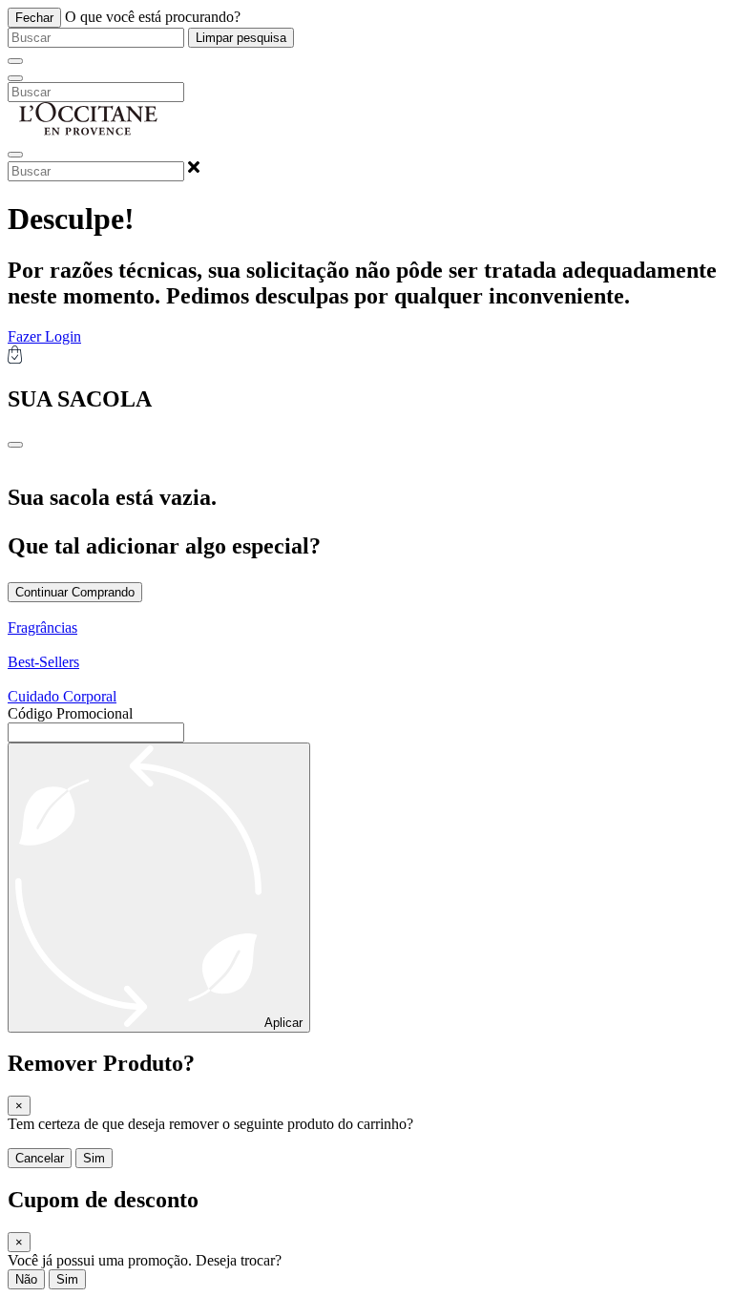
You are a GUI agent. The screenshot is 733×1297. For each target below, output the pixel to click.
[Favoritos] (15, 154)
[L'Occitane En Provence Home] (89, 132)
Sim (94, 1158)
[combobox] (96, 38)
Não (26, 1279)
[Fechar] (15, 61)
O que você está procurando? (153, 17)
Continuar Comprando (75, 592)
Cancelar (39, 1158)
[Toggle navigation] (15, 78)
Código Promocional (70, 713)
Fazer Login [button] (44, 336)
